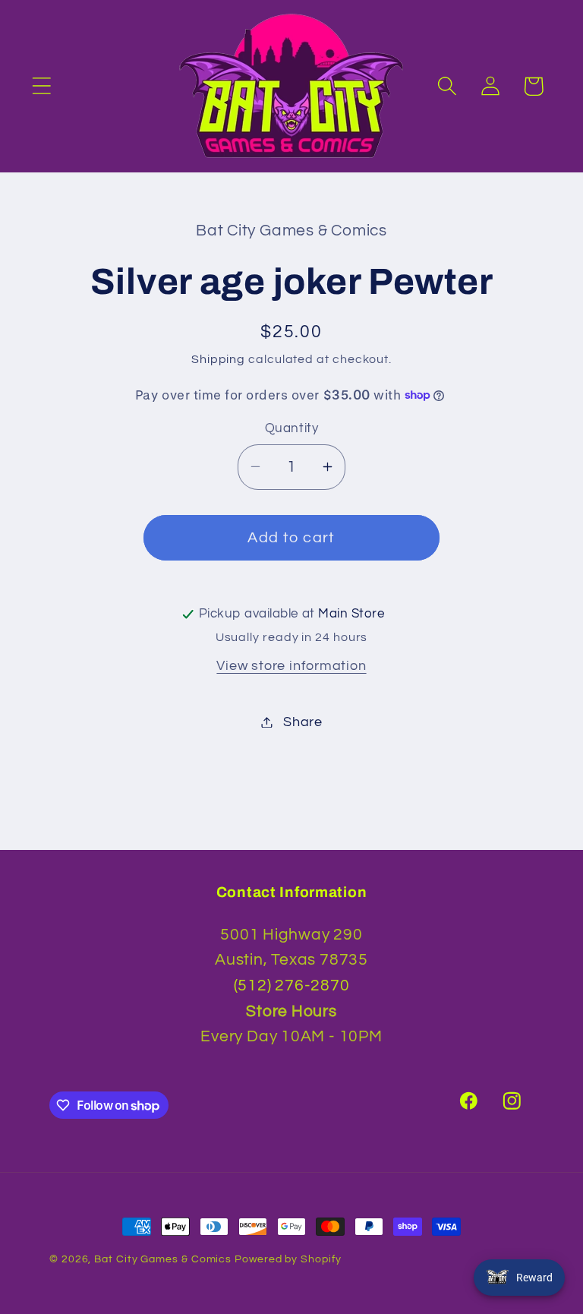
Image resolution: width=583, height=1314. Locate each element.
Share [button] (303, 722)
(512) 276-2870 (292, 985)
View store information (291, 666)
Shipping (218, 359)
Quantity (291, 428)
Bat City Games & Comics (163, 1259)
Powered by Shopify (288, 1259)
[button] (41, 86)
